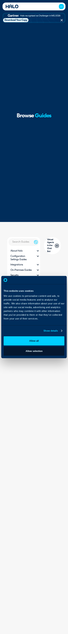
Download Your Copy (15, 20)
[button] (61, 6)
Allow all (34, 340)
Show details (50, 330)
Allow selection (34, 351)
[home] (12, 6)
